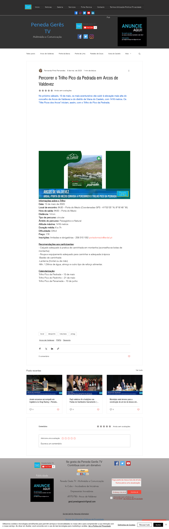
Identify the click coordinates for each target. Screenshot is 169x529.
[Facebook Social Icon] (80, 36)
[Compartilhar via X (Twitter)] (46, 348)
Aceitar (158, 525)
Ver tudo (139, 370)
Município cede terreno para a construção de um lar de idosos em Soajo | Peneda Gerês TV (123, 400)
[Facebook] (76, 12)
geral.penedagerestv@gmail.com (82, 501)
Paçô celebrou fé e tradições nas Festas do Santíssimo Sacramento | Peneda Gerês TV (83, 400)
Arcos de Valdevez (47, 54)
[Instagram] (80, 12)
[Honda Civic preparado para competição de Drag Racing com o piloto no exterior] (44, 385)
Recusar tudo (144, 525)
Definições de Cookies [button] (126, 525)
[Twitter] (84, 12)
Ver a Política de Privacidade (99, 526)
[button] (139, 54)
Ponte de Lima (80, 54)
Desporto (67, 340)
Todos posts (30, 54)
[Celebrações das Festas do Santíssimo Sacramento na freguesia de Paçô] (84, 385)
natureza (63, 334)
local (42, 334)
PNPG (58, 340)
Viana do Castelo (114, 54)
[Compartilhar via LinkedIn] (52, 348)
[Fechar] (166, 525)
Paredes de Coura (96, 54)
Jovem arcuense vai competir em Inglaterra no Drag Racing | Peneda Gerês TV (43, 400)
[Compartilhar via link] (58, 348)
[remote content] (84, 129)
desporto (51, 334)
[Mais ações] (128, 70)
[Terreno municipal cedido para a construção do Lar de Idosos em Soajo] (125, 385)
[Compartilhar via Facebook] (40, 348)
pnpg (73, 334)
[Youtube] (88, 12)
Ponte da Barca (64, 54)
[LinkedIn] (92, 12)
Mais (127, 54)
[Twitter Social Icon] (86, 36)
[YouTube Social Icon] (128, 463)
